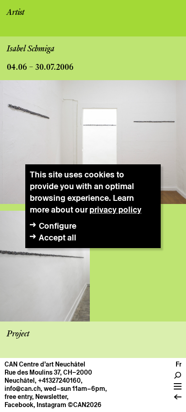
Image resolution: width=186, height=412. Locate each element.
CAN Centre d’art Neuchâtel (45, 364)
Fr (178, 364)
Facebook (19, 404)
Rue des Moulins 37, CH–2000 (48, 372)
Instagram (51, 404)
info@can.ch (23, 388)
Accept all (57, 237)
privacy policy (115, 209)
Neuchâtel (20, 380)
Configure (57, 225)
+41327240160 (59, 380)
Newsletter (51, 396)
